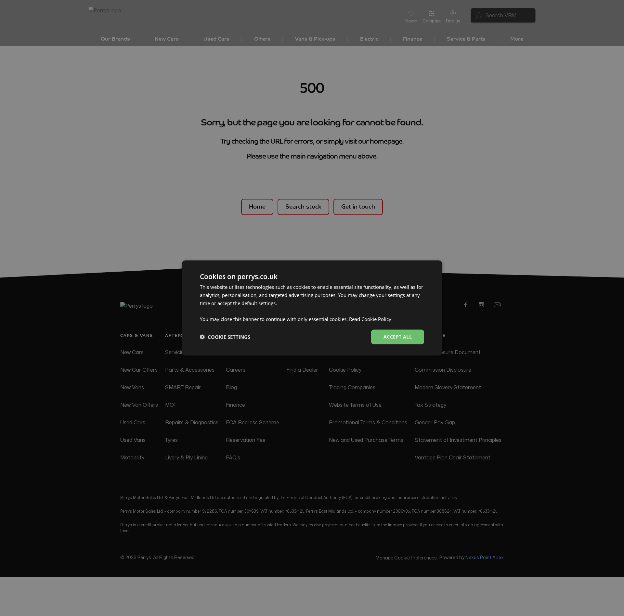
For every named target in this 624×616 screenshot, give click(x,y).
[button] (225, 336)
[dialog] (312, 308)
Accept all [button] (398, 337)
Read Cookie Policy (370, 319)
